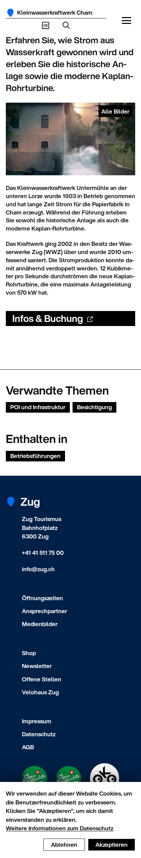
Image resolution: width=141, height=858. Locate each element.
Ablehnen (64, 844)
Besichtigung (94, 407)
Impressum (36, 721)
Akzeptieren (111, 844)
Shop (29, 653)
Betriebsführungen (35, 456)
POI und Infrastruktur (37, 407)
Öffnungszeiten (42, 598)
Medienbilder (39, 624)
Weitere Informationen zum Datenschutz (59, 828)
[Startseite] (10, 12)
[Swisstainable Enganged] (34, 778)
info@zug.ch (38, 569)
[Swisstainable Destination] (68, 779)
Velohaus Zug (40, 692)
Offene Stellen (41, 679)
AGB (28, 747)
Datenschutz (38, 734)
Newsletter (37, 666)
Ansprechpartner (44, 611)
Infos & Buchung (47, 318)
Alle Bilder (115, 111)
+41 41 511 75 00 (43, 552)
